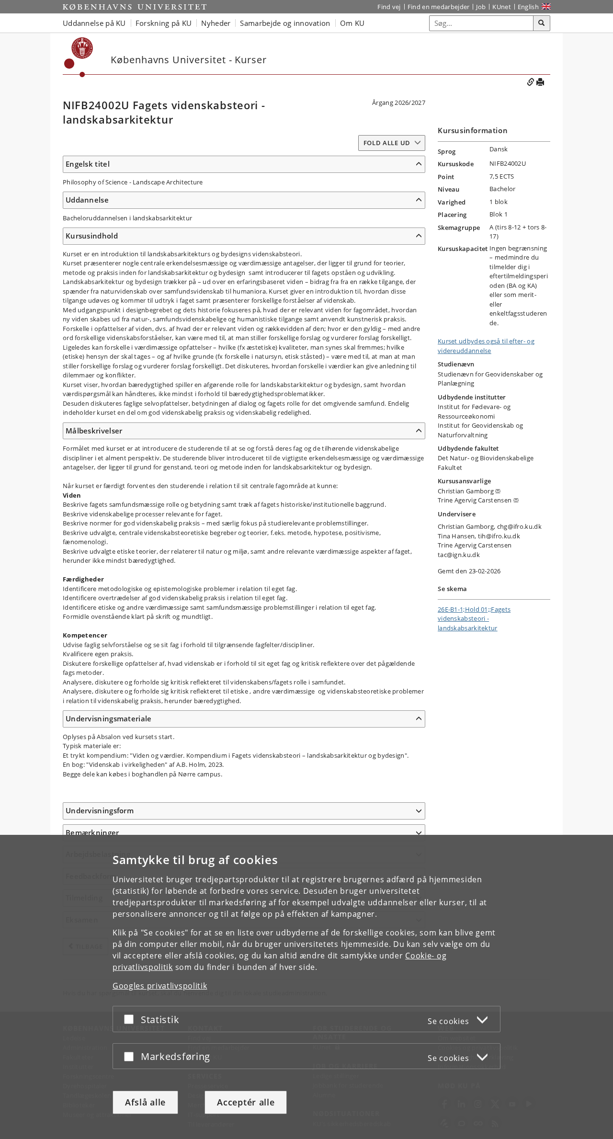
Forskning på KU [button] (164, 23)
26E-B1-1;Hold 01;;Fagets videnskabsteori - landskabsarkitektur (474, 618)
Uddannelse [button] (87, 200)
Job (481, 6)
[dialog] (306, 987)
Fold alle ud (386, 142)
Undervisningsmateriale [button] (109, 718)
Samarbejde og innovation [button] (285, 23)
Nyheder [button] (215, 23)
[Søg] (541, 23)
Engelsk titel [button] (88, 164)
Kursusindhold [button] (92, 235)
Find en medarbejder (439, 6)
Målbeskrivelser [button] (94, 430)
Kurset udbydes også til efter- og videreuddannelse (486, 346)
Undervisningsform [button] (100, 810)
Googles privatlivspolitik (160, 985)
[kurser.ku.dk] (78, 57)
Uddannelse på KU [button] (94, 23)
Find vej (388, 6)
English (528, 6)
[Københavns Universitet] (134, 6)
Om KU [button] (352, 23)
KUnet (501, 6)
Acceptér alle (245, 1102)
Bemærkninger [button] (92, 832)
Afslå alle (145, 1102)
